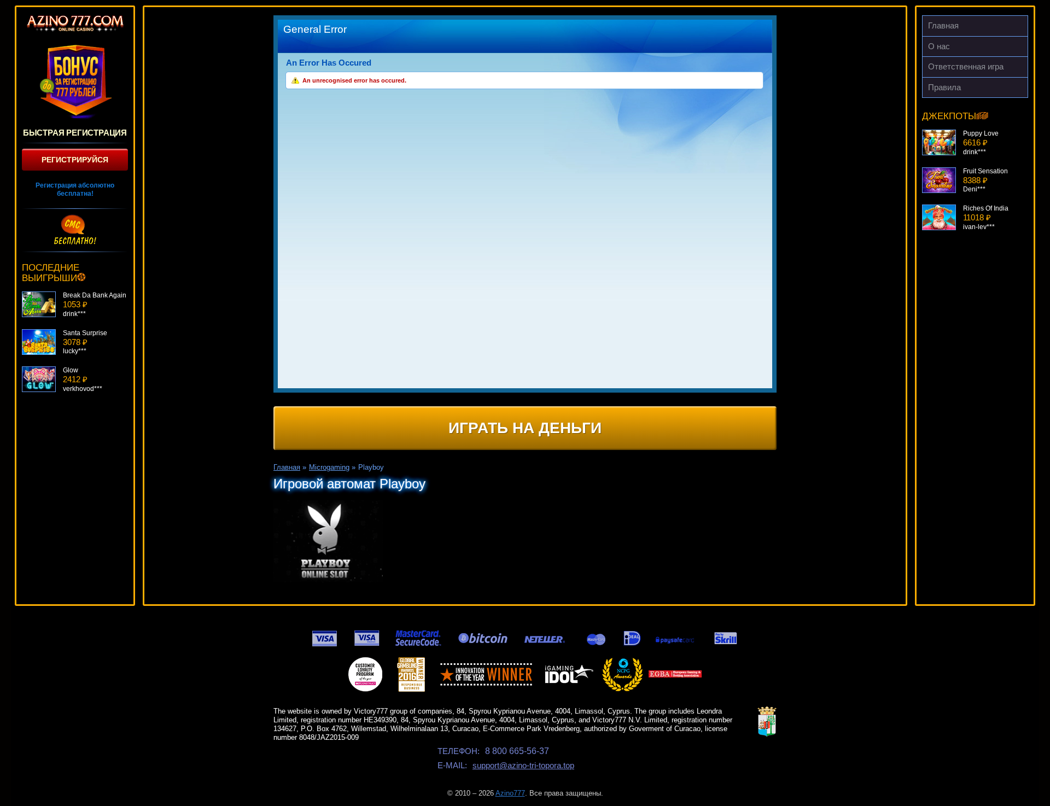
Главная (943, 25)
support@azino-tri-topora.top (523, 765)
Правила (944, 87)
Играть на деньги (525, 427)
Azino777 (510, 793)
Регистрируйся (75, 159)
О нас (939, 46)
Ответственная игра (966, 66)
